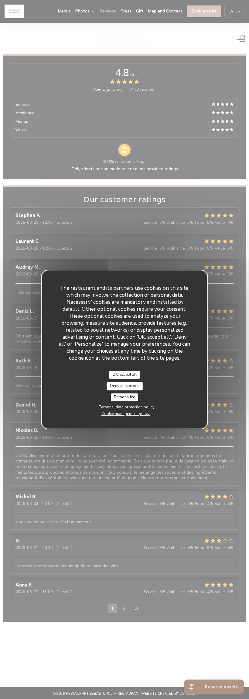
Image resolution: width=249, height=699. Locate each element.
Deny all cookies (124, 386)
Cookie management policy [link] (125, 414)
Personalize (124, 397)
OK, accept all (124, 374)
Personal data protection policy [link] (127, 407)
